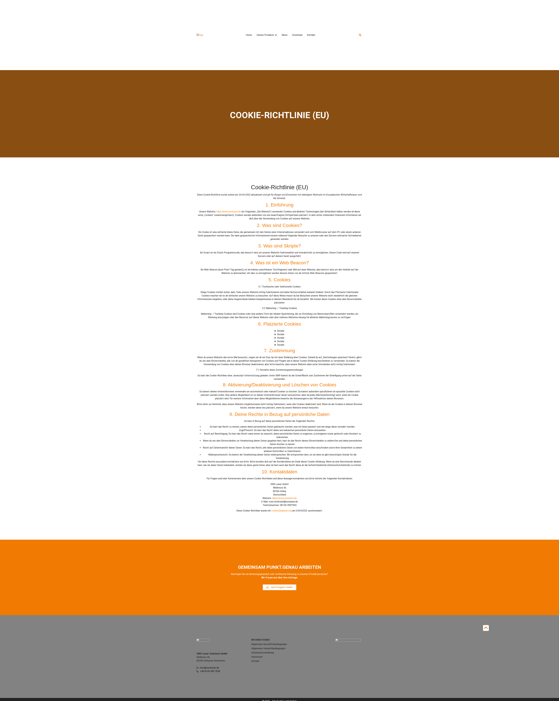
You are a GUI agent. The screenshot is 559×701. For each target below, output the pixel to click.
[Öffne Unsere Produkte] (276, 35)
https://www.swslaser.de (228, 211)
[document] (279, 353)
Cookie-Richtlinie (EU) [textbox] (279, 187)
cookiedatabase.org (281, 510)
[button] (360, 35)
